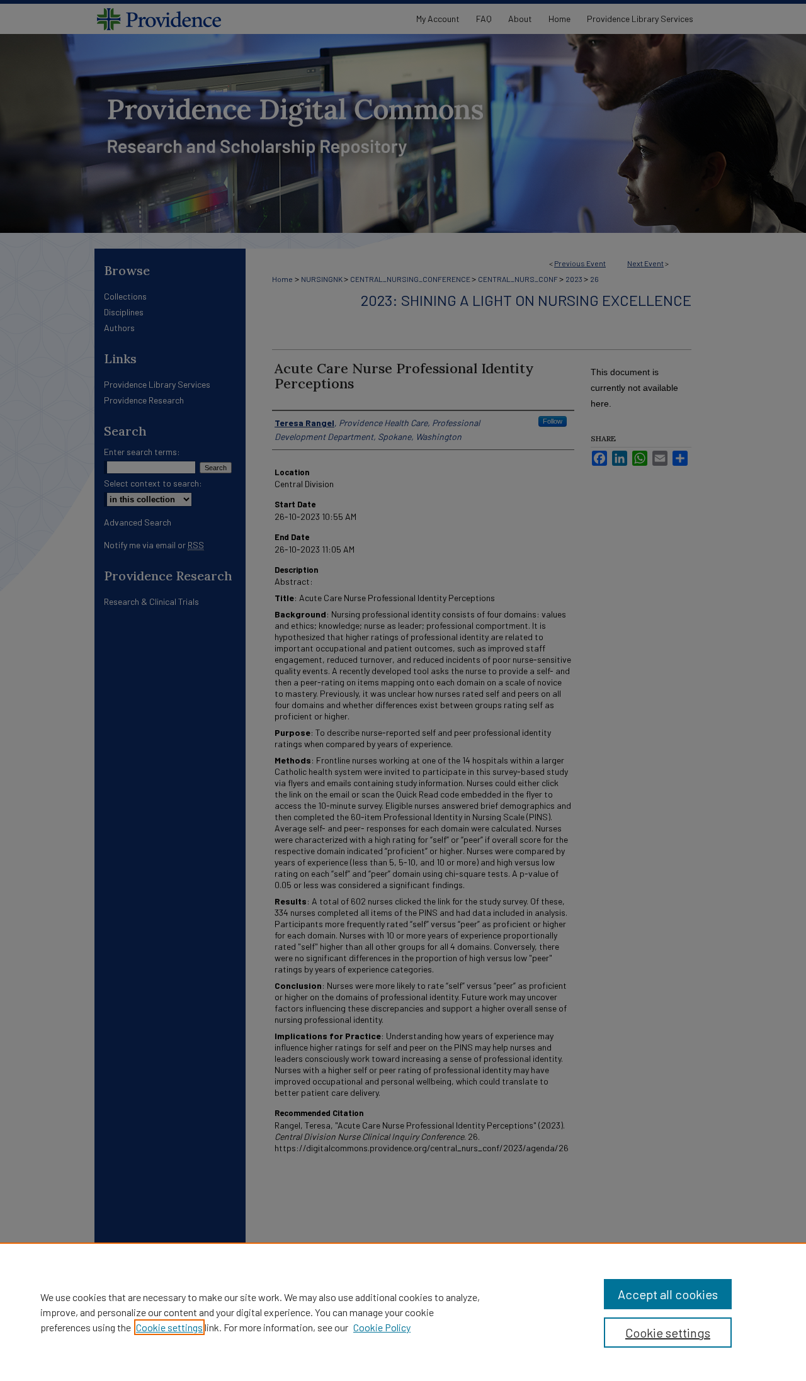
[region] (403, 1312)
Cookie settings (169, 1327)
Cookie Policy (382, 1327)
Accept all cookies (668, 1294)
